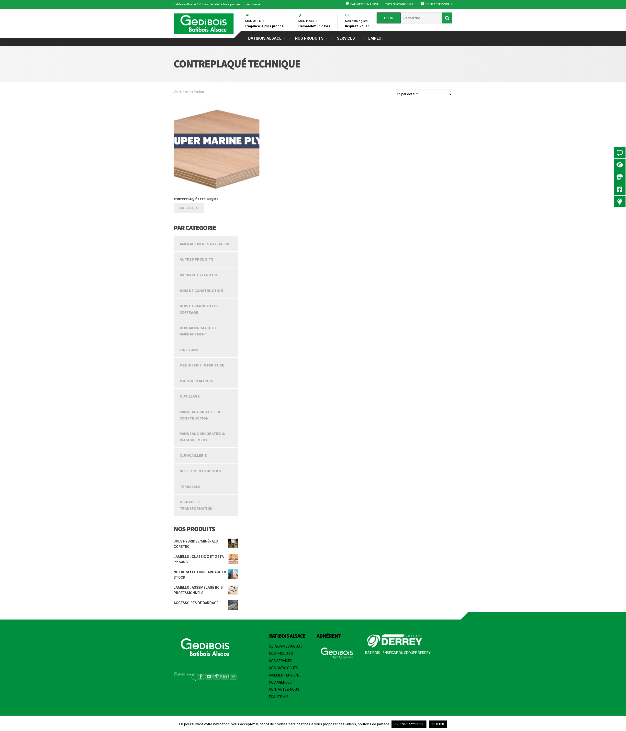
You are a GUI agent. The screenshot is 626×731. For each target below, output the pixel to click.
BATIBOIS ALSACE (264, 38)
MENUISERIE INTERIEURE (202, 365)
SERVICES (346, 38)
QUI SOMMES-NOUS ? (285, 646)
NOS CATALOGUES (283, 668)
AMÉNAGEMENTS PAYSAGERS (205, 243)
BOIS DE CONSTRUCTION (201, 290)
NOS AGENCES (280, 682)
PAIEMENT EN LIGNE (284, 675)
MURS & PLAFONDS (196, 380)
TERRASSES (190, 486)
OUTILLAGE (190, 396)
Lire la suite (189, 208)
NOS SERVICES (280, 661)
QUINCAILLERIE (193, 455)
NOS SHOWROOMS (399, 4)
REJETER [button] (438, 724)
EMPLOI (375, 38)
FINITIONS (189, 349)
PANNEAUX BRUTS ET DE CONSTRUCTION (201, 415)
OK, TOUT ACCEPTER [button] (409, 724)
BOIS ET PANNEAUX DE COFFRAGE (199, 309)
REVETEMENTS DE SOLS (200, 470)
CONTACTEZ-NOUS (284, 689)
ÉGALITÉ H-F (278, 697)
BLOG (388, 18)
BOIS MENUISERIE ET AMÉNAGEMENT (198, 330)
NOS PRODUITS (309, 38)
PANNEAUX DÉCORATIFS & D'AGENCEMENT (202, 436)
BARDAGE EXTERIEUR (198, 274)
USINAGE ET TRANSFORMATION (196, 505)
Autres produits (196, 259)
